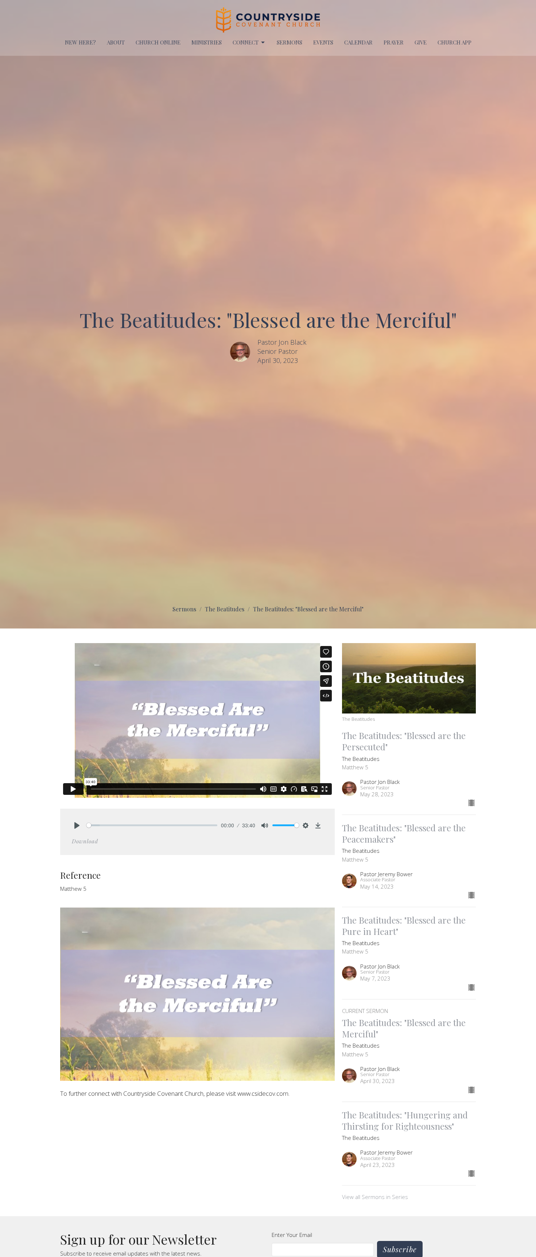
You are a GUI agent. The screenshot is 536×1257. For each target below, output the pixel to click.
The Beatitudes (224, 609)
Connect (246, 42)
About (116, 42)
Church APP (454, 42)
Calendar (358, 42)
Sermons (289, 42)
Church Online (158, 42)
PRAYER (394, 42)
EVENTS (323, 42)
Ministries (206, 42)
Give (421, 42)
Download (85, 841)
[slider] (151, 825)
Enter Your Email (292, 1234)
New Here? (80, 42)
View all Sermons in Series (375, 1196)
